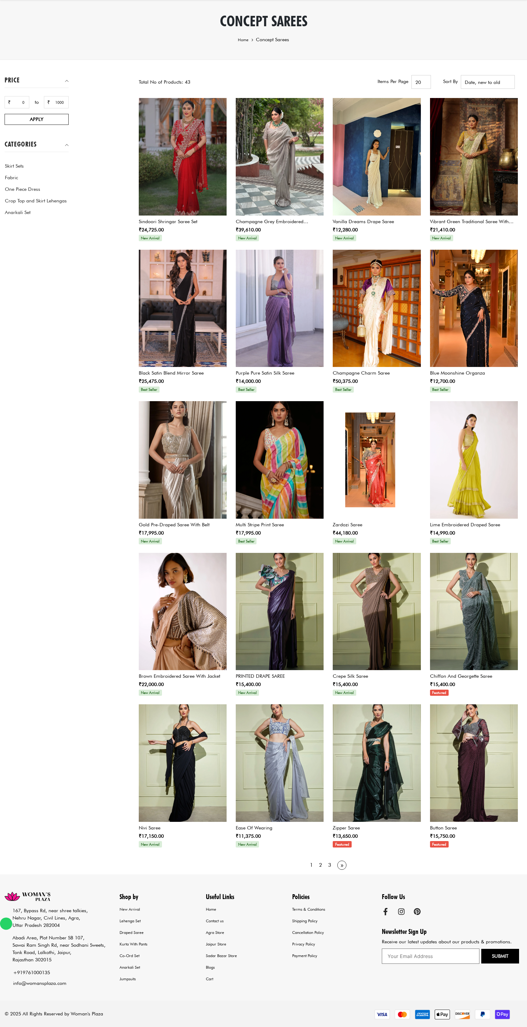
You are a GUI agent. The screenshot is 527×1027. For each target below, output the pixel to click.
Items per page (393, 81)
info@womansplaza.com (39, 983)
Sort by (450, 81)
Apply (37, 119)
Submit (500, 956)
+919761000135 (31, 972)
